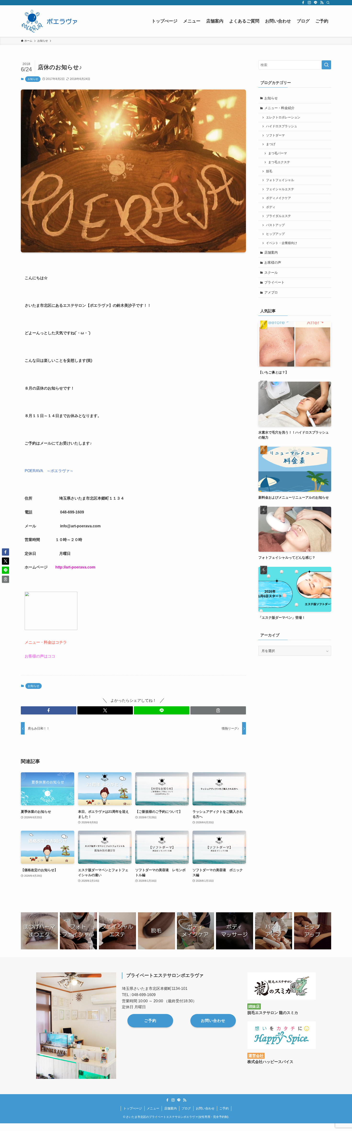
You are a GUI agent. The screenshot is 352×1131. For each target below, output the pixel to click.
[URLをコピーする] (218, 710)
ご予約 (224, 1108)
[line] (315, 2)
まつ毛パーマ (277, 153)
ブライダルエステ (278, 216)
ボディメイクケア (278, 198)
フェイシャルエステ (280, 189)
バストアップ (275, 225)
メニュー (153, 1108)
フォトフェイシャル (280, 180)
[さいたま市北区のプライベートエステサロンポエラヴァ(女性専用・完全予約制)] (51, 21)
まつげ (270, 144)
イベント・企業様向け (281, 243)
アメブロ (271, 292)
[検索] (328, 2)
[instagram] (309, 2)
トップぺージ (132, 1108)
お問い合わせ (205, 1108)
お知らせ (33, 79)
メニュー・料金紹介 (279, 108)
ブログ (186, 1108)
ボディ (270, 207)
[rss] (322, 2)
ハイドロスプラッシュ (281, 126)
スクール (271, 272)
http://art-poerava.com (75, 567)
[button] (48, 710)
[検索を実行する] (326, 64)
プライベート (274, 282)
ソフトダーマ (275, 135)
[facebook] (303, 2)
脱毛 (269, 171)
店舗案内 (271, 252)
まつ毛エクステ (279, 162)
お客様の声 (272, 262)
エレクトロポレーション (283, 117)
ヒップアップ (275, 234)
